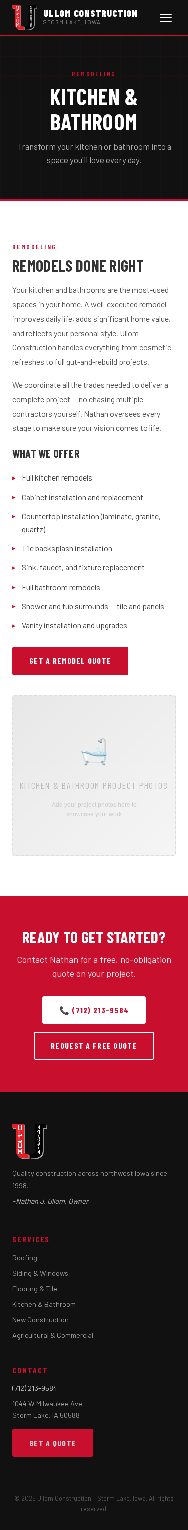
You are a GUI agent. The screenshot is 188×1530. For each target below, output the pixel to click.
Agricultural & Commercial (52, 1335)
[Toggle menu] (166, 18)
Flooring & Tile (34, 1288)
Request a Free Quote (94, 1045)
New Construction (40, 1319)
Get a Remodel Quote (70, 660)
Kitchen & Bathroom (44, 1304)
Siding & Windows (40, 1273)
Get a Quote (52, 1443)
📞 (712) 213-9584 (94, 1010)
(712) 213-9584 (34, 1388)
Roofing (24, 1257)
